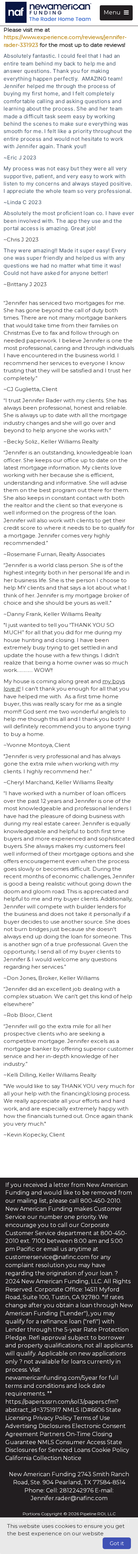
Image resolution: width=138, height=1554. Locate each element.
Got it (117, 1543)
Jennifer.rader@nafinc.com (69, 1498)
